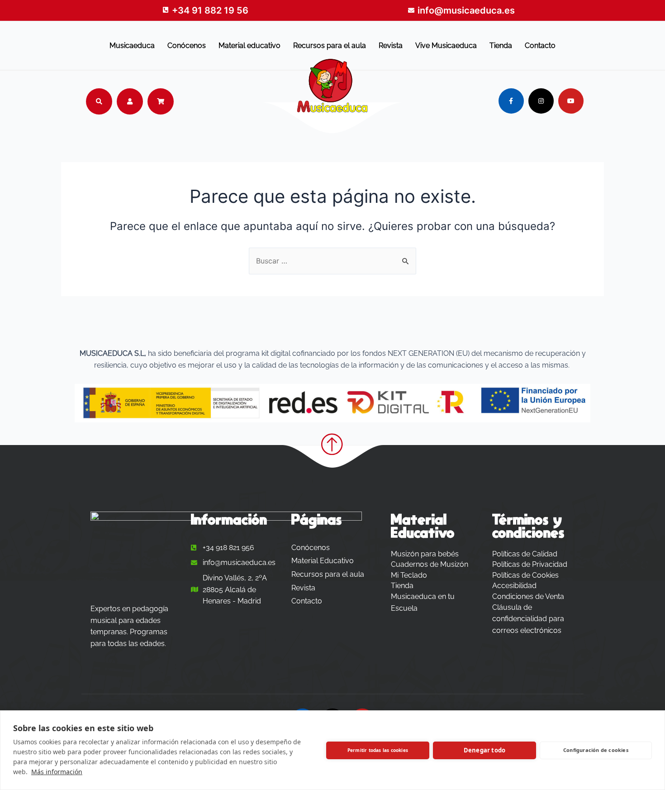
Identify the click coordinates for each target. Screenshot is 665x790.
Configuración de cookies (595, 750)
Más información (56, 771)
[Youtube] (571, 101)
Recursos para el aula (329, 45)
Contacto (540, 45)
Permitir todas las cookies (377, 750)
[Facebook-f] (511, 101)
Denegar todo (484, 750)
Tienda (500, 45)
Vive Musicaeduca (446, 45)
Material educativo (249, 45)
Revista (391, 45)
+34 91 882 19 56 (210, 10)
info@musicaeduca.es (466, 10)
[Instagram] (541, 101)
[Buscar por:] (332, 260)
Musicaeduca (132, 45)
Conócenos (186, 45)
